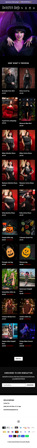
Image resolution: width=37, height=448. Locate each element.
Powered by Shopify (25, 442)
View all (18, 359)
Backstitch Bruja (16, 442)
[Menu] (34, 8)
